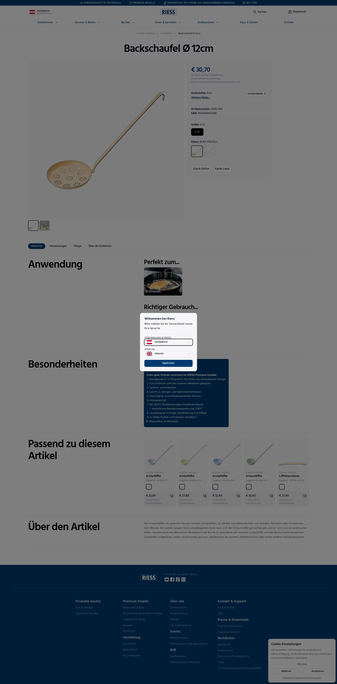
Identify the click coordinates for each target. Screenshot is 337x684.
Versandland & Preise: (158, 338)
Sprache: (149, 349)
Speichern (168, 363)
